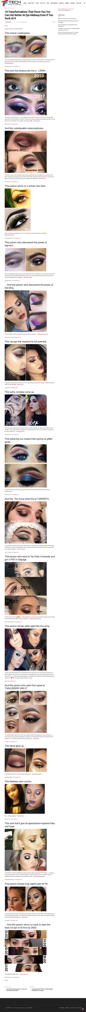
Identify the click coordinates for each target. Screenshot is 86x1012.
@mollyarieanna (20, 431)
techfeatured (8, 22)
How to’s (42, 3)
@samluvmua (42, 178)
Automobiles (54, 3)
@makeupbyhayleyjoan (39, 876)
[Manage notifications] (83, 1009)
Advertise (67, 1007)
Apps (48, 3)
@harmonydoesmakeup (35, 618)
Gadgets (61, 3)
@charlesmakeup (28, 277)
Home (25, 3)
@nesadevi (36, 738)
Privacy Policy (78, 1007)
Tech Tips (78, 3)
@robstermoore (8, 491)
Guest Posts (61, 1007)
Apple (37, 3)
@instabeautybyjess (37, 774)
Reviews (72, 3)
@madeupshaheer (9, 63)
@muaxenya (20, 384)
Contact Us (72, 1007)
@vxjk (30, 678)
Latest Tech (31, 3)
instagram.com (17, 66)
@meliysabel (37, 120)
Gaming (67, 3)
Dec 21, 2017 (15, 22)
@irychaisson (21, 815)
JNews (9, 1007)
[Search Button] (84, 3)
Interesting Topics (11, 8)
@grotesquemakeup (9, 235)
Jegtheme (30, 1007)
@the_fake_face (24, 974)
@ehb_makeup (21, 549)
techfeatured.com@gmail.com (64, 10)
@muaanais (25, 917)
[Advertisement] (69, 46)
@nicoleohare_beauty (43, 334)
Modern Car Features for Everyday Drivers (67, 18)
